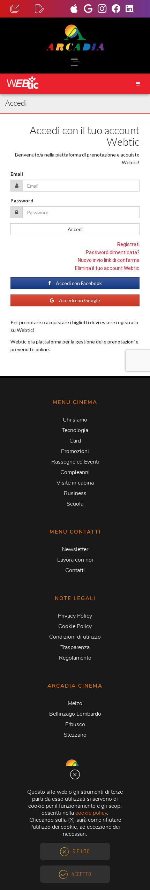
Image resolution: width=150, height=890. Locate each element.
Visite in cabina (75, 483)
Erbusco (75, 724)
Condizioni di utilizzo (75, 637)
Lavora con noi (75, 560)
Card (75, 441)
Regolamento (75, 658)
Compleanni (75, 472)
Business (75, 493)
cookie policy (91, 813)
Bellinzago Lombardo (75, 714)
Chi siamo (75, 420)
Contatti (75, 570)
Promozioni (75, 451)
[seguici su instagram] (105, 9)
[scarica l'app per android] (91, 9)
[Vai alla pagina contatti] (22, 9)
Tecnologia (75, 430)
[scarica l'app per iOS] (77, 9)
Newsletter (75, 549)
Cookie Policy (75, 626)
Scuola (75, 504)
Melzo (75, 703)
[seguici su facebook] (119, 9)
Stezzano (75, 735)
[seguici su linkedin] (133, 9)
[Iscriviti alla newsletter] (47, 9)
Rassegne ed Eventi (75, 462)
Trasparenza (75, 647)
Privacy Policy (75, 616)
